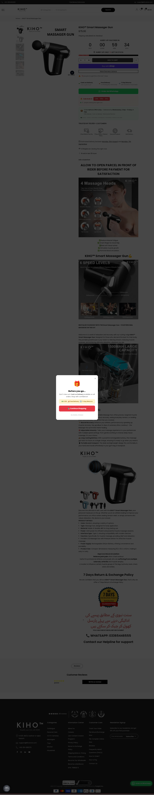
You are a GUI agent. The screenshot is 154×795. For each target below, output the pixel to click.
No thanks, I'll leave (77, 415)
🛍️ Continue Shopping (77, 408)
